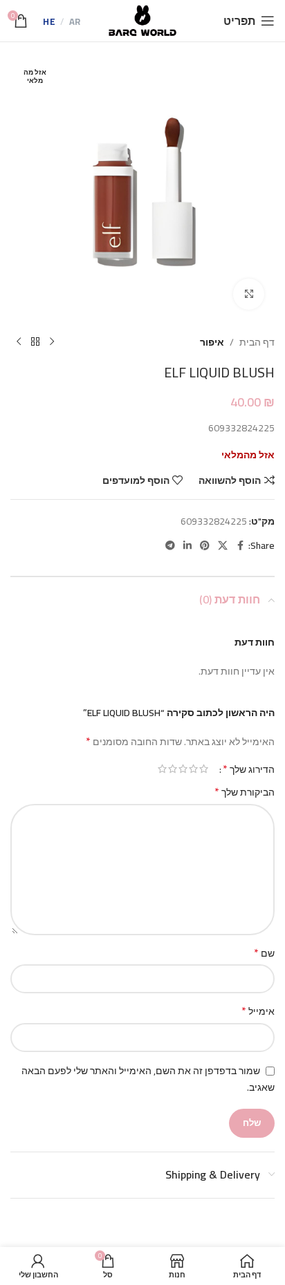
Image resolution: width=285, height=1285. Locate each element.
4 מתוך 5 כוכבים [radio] (172, 768)
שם (264, 953)
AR (75, 22)
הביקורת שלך (244, 792)
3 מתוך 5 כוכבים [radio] (183, 768)
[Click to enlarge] (248, 294)
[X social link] (223, 545)
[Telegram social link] (170, 545)
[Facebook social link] (240, 545)
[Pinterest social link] (205, 545)
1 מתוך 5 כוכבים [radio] (204, 768)
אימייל (258, 1011)
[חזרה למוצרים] (35, 342)
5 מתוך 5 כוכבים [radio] (162, 768)
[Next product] (18, 342)
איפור (212, 342)
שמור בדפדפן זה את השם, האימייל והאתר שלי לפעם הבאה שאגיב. (148, 1079)
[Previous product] (52, 342)
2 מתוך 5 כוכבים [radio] (193, 768)
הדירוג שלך (249, 768)
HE (49, 22)
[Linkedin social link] (187, 545)
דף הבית (257, 342)
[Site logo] (142, 20)
